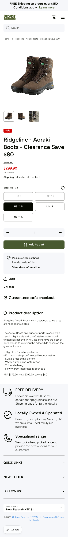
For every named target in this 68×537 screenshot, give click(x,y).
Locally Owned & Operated (38, 413)
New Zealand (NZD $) (19, 509)
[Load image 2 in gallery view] (21, 116)
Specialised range (30, 436)
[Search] (6, 28)
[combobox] (34, 28)
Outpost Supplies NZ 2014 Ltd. (27, 517)
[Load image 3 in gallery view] (34, 116)
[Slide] (63, 188)
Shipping (8, 177)
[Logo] (9, 17)
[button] (9, 279)
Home (6, 38)
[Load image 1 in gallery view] (8, 116)
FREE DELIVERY (29, 390)
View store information (26, 267)
